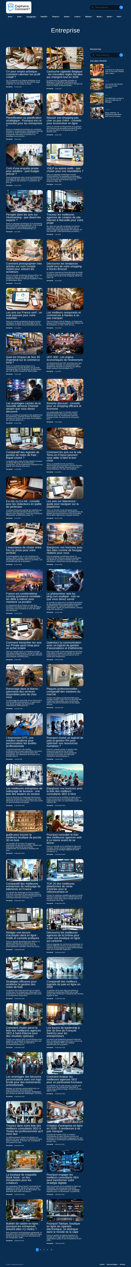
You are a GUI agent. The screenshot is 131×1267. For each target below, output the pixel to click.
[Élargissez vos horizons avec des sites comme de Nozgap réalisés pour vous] (65, 534)
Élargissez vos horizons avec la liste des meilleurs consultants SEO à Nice (65, 791)
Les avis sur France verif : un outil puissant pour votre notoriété (24, 315)
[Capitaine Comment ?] (18, 7)
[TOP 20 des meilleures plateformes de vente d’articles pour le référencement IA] (65, 870)
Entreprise (9, 87)
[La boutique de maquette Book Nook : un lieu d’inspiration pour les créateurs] (24, 1161)
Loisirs (107, 67)
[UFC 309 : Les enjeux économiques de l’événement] (65, 344)
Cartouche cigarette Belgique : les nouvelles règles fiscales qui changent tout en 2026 (65, 74)
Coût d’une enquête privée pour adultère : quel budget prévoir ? (22, 171)
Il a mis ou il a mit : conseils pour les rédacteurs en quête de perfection (23, 504)
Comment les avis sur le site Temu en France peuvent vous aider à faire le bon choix (64, 456)
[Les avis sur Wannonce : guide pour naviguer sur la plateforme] (65, 488)
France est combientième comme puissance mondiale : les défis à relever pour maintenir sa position (24, 597)
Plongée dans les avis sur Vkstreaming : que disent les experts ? (23, 217)
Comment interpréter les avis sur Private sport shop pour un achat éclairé (24, 645)
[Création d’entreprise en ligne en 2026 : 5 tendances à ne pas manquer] (65, 1112)
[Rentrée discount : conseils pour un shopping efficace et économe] (65, 390)
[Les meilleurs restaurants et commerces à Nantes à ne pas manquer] (65, 299)
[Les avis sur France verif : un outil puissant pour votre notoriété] (24, 299)
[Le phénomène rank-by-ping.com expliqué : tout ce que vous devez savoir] (65, 580)
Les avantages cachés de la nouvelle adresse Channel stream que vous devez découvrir (23, 407)
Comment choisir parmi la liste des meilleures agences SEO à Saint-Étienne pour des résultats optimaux (23, 1032)
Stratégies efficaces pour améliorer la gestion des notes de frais (21, 984)
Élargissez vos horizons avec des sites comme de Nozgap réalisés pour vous (65, 550)
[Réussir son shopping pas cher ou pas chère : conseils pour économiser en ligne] (65, 104)
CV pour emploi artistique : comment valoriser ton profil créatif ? (23, 74)
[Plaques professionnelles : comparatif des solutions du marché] (65, 675)
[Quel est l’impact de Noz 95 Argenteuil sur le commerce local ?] (24, 344)
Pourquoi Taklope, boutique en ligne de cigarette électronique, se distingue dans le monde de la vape (63, 1227)
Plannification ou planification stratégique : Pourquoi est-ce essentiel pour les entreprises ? (24, 121)
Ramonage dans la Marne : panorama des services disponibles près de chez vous (22, 693)
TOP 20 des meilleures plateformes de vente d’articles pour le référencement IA (61, 887)
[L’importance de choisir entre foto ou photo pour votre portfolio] (24, 534)
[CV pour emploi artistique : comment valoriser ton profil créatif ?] (24, 58)
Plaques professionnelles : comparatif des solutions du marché (63, 691)
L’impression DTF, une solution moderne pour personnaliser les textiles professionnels (21, 742)
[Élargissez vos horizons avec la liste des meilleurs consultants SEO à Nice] (65, 775)
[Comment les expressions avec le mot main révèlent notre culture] (97, 70)
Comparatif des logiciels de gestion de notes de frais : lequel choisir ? (22, 455)
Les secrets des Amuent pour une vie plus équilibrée (114, 86)
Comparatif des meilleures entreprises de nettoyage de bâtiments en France (23, 886)
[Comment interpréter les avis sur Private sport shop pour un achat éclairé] (24, 629)
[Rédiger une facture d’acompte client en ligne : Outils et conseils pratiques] (24, 919)
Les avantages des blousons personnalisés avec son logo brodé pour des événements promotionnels (23, 1080)
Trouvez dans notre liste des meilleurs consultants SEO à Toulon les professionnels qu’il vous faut (24, 1129)
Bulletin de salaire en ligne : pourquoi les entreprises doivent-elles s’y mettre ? (23, 1226)
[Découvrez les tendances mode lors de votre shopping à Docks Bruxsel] (65, 250)
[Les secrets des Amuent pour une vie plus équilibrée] (97, 84)
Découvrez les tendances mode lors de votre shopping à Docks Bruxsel (64, 266)
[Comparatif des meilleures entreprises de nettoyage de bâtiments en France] (24, 870)
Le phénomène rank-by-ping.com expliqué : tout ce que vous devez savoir (63, 596)
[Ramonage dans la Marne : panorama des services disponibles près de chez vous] (24, 675)
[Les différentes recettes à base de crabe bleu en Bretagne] (97, 99)
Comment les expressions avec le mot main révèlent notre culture (114, 71)
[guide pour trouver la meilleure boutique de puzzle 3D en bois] (24, 821)
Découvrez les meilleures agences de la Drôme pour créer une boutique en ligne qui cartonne (63, 936)
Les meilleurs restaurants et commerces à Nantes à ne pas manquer (64, 315)
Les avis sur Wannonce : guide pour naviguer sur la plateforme (63, 504)
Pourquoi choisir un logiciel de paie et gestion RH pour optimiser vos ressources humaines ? (65, 742)
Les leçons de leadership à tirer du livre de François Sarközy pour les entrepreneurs (63, 1032)
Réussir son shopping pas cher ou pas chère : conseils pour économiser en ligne (64, 120)
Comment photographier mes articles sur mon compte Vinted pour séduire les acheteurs (24, 267)
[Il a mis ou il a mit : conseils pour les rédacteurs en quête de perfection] (24, 488)
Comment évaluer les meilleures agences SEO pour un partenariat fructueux (64, 1079)
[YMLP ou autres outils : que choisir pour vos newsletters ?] (65, 155)
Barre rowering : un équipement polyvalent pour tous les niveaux (113, 114)
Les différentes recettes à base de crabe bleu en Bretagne (114, 100)
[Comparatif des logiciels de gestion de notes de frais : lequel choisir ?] (24, 439)
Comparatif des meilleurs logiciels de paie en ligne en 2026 (63, 984)
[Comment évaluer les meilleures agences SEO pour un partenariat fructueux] (65, 1063)
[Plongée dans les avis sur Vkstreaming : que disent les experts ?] (24, 201)
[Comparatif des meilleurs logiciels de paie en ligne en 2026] (65, 968)
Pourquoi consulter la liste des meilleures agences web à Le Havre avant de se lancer (64, 838)
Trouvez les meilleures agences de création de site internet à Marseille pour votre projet (65, 218)
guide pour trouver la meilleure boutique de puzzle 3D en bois (23, 837)
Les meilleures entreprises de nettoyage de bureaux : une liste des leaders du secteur (24, 791)
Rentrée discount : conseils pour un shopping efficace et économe (64, 406)
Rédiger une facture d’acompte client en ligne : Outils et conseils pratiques (22, 935)
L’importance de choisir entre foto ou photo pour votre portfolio (23, 550)
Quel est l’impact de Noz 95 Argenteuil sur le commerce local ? (23, 360)
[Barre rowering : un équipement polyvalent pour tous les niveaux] (97, 113)
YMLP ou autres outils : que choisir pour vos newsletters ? (65, 170)
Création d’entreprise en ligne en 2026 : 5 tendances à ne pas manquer (65, 1128)
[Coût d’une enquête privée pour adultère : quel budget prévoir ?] (24, 155)
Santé (107, 81)
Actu (106, 95)
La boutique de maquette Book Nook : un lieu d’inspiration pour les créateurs (21, 1178)
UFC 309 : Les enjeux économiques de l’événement (65, 358)
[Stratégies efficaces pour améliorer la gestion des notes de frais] (24, 968)
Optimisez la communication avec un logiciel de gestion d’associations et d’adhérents (64, 645)
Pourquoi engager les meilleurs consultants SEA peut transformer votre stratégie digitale (63, 1178)
